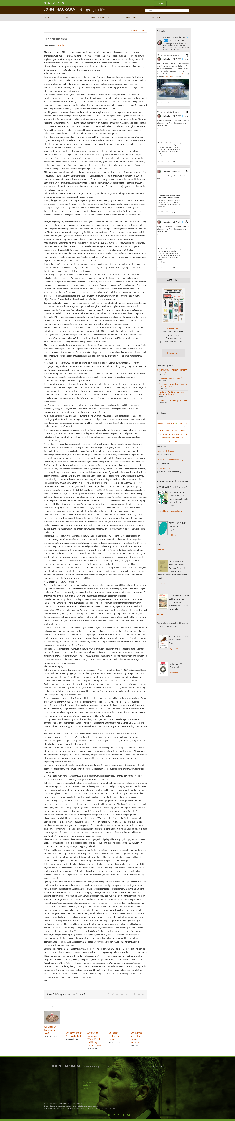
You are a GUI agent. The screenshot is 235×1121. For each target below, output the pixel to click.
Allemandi (161, 614)
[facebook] (58, 3)
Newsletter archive (173, 353)
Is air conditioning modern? (170, 378)
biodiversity (171, 423)
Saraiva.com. (166, 652)
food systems (162, 434)
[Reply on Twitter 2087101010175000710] (159, 102)
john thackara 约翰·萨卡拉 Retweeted (171, 55)
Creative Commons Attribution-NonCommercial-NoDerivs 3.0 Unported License (71, 1106)
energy (183, 430)
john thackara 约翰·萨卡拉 (171, 59)
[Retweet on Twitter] (158, 55)
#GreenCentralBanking (179, 74)
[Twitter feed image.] (173, 89)
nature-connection (176, 437)
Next (143, 30)
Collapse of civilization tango (114, 1036)
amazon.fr (161, 584)
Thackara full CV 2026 (165, 451)
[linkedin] (49, 3)
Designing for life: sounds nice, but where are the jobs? (173, 393)
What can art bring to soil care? (50, 1030)
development (164, 430)
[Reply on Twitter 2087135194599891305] (159, 161)
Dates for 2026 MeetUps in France (173, 400)
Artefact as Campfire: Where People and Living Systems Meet (94, 1039)
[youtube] (63, 3)
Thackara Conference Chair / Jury (170, 460)
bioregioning (182, 423)
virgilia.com (173, 648)
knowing (184, 434)
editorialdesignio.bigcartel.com (169, 511)
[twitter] (45, 3)
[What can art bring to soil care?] (52, 1013)
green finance (174, 434)
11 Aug (187, 59)
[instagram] (54, 3)
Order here (173, 673)
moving (165, 437)
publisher (173, 535)
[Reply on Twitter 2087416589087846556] (159, 212)
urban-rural (173, 441)
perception (61, 45)
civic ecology (169, 427)
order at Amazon (173, 328)
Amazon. (160, 549)
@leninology (167, 76)
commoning (180, 427)
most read (161, 423)
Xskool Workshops (164, 468)
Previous (134, 30)
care (162, 427)
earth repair (175, 430)
